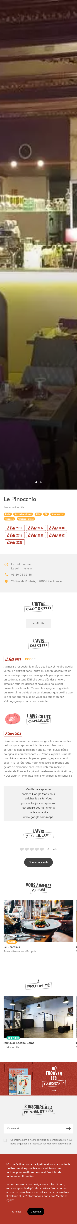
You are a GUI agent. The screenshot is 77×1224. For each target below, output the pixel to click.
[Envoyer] (68, 1128)
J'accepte (36, 1211)
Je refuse (16, 1211)
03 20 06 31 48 (21, 575)
